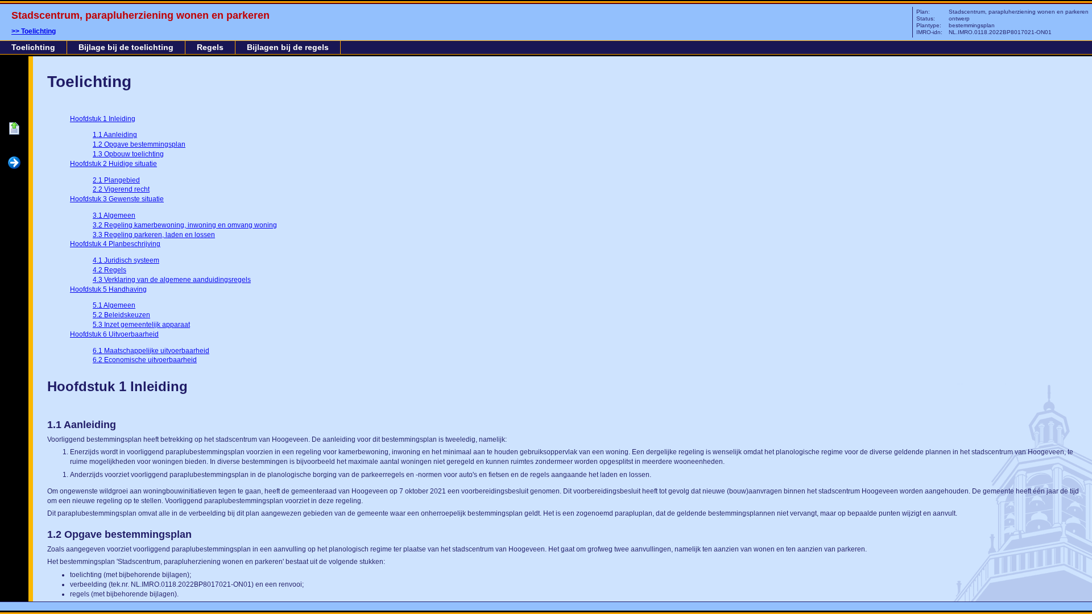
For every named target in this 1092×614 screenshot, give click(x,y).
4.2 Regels (109, 270)
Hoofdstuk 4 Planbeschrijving (115, 244)
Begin (14, 129)
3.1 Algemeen (114, 215)
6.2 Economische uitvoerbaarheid (145, 360)
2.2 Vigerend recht (121, 189)
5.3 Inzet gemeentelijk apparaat (141, 325)
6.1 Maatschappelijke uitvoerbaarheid (151, 351)
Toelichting (38, 31)
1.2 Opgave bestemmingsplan (139, 144)
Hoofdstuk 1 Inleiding (102, 119)
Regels (210, 47)
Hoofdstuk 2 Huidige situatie (113, 164)
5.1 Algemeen (114, 305)
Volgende (14, 163)
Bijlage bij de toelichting (125, 47)
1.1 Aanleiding (115, 135)
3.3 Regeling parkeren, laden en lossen (154, 235)
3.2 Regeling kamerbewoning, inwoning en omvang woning (185, 225)
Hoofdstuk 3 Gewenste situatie (117, 199)
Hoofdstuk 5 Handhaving (108, 289)
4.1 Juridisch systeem (126, 260)
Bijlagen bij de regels (288, 47)
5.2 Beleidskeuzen (121, 315)
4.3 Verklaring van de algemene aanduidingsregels (172, 280)
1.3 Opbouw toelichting (128, 154)
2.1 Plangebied (116, 180)
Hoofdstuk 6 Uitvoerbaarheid (114, 334)
